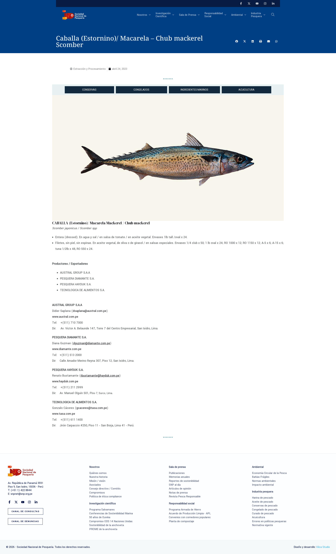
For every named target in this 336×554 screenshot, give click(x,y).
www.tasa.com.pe (63, 414)
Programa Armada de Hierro (185, 510)
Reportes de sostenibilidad (184, 481)
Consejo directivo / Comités (105, 489)
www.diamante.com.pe (66, 349)
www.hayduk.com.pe (65, 381)
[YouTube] (257, 3)
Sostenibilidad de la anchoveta (106, 525)
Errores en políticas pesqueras (269, 521)
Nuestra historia (98, 477)
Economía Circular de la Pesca (269, 473)
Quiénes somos (98, 473)
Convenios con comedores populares (190, 517)
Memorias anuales (179, 477)
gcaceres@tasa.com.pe (91, 408)
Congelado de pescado (265, 510)
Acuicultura (258, 517)
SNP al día (175, 485)
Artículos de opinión (180, 489)
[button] (149, 15)
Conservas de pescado (265, 505)
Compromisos (97, 493)
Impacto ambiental (263, 485)
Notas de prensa (178, 493)
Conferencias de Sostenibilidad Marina (111, 513)
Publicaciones (177, 473)
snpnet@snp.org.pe (21, 494)
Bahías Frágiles (260, 477)
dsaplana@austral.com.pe (89, 311)
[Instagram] (265, 3)
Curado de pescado (263, 513)
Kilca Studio (323, 547)
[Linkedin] (273, 3)
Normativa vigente (262, 525)
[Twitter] (249, 3)
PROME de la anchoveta (103, 529)
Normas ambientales (264, 481)
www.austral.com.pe (65, 317)
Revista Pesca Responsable (185, 496)
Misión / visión (97, 481)
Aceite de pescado (262, 502)
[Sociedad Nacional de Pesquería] (74, 15)
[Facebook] (241, 3)
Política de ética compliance (105, 496)
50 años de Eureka (99, 517)
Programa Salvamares (102, 510)
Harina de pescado (262, 498)
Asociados (95, 485)
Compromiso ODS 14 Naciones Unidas (110, 521)
